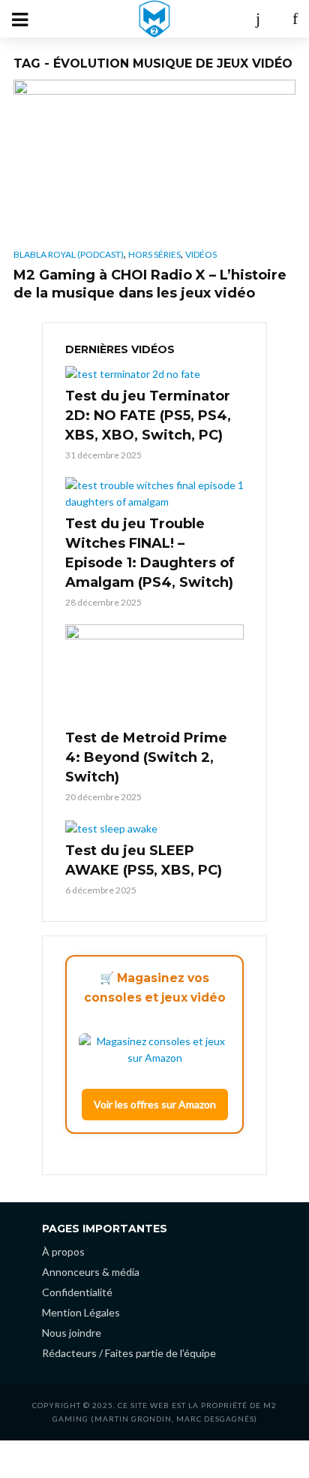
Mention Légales (81, 1312)
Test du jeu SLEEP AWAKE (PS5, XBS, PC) (143, 860)
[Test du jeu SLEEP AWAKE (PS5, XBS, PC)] (154, 827)
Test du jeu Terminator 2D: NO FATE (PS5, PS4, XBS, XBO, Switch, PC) (148, 415)
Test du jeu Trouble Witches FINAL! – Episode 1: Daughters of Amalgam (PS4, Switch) (150, 553)
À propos (63, 1251)
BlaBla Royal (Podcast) (69, 254)
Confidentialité (77, 1292)
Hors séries (154, 254)
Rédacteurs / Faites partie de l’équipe (129, 1353)
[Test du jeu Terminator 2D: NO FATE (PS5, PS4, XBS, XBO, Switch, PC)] (154, 373)
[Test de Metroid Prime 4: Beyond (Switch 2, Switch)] (154, 674)
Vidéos (201, 254)
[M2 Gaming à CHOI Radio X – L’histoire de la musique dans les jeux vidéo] (155, 159)
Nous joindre (71, 1332)
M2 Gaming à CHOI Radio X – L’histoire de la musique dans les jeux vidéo (150, 284)
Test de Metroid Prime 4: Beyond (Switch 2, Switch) (146, 757)
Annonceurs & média (91, 1271)
